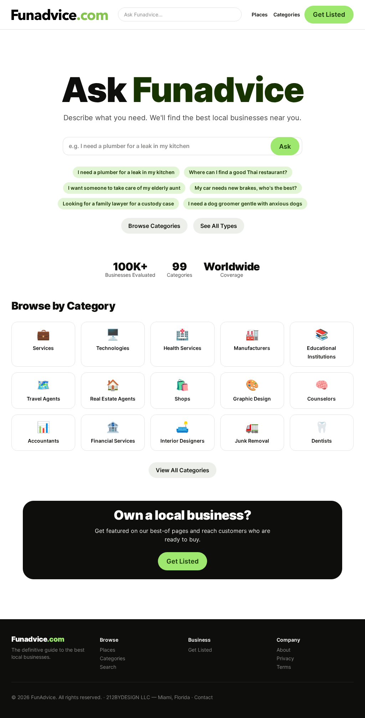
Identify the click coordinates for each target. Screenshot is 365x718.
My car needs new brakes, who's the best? (246, 188)
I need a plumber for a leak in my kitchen (126, 172)
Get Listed (329, 14)
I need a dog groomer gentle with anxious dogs (245, 203)
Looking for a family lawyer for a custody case (118, 203)
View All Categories (182, 470)
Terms (284, 667)
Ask (285, 146)
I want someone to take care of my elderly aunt (124, 188)
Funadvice (38, 639)
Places (260, 14)
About (284, 650)
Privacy (285, 658)
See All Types (218, 225)
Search (108, 667)
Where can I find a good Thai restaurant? (238, 172)
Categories (286, 14)
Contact (203, 697)
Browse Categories (154, 225)
